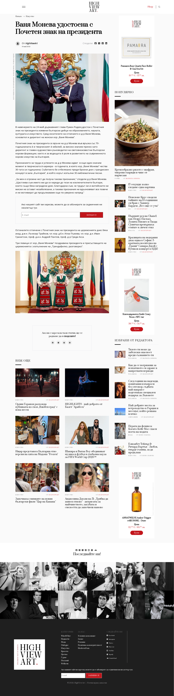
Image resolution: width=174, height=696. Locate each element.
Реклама (81, 642)
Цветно (64, 654)
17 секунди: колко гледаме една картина (141, 186)
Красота (131, 230)
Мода (130, 435)
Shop (150, 6)
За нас (80, 639)
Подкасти (65, 639)
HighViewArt (31, 43)
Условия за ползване (86, 636)
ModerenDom (83, 648)
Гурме (117, 178)
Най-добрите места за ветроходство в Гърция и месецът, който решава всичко (143, 410)
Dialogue (64, 645)
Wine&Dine (66, 636)
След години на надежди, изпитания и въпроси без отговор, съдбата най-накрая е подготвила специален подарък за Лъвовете (143, 388)
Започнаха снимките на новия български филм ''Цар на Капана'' (35, 500)
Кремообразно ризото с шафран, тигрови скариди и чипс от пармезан (134, 172)
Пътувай (65, 660)
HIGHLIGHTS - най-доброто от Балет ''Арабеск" (83, 406)
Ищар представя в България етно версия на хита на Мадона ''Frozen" (36, 453)
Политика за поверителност (90, 645)
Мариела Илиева (133, 178)
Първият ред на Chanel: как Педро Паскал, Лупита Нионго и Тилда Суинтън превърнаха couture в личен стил (142, 222)
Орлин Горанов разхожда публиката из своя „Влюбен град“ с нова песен (36, 407)
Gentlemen (133, 417)
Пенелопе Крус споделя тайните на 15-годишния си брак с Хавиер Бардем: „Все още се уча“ (143, 202)
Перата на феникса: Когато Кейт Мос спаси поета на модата (142, 429)
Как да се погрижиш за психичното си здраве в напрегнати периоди (142, 368)
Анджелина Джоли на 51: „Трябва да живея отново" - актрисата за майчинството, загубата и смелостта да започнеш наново (86, 503)
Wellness (132, 358)
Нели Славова (144, 435)
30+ (129, 209)
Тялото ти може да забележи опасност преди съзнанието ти (141, 352)
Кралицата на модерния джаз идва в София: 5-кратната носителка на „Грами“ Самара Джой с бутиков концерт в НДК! (143, 243)
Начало (18, 16)
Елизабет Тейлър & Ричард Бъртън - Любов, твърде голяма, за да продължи (143, 448)
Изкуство (30, 16)
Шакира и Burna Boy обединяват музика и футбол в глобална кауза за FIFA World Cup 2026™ (85, 454)
